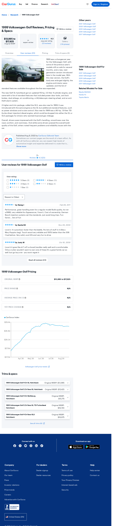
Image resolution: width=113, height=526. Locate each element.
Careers (7, 495)
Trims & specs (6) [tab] (62, 53)
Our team (8, 475)
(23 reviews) (46, 43)
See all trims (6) (36, 423)
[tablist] (37, 53)
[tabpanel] (37, 213)
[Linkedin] (36, 446)
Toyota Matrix (84, 97)
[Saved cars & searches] (87, 4)
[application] (37, 338)
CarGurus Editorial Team (48, 136)
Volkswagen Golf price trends (36, 367)
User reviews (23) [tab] (27, 53)
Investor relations (11, 485)
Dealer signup (42, 470)
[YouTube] (25, 446)
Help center (95, 470)
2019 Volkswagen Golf (87, 29)
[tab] (37, 156)
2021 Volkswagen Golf (87, 24)
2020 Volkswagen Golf (87, 26)
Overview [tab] (9, 53)
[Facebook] (14, 446)
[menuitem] (20, 4)
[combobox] (15, 516)
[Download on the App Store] (75, 447)
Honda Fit (82, 95)
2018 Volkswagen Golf (87, 32)
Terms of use (67, 470)
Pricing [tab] (45, 53)
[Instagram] (31, 446)
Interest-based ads (69, 485)
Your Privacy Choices (70, 480)
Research (14, 15)
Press (6, 480)
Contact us (94, 475)
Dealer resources (43, 475)
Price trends (9, 490)
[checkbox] (8, 180)
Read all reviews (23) (37, 260)
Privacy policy (67, 475)
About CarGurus (11, 470)
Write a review (65, 29)
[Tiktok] (41, 446)
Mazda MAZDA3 (84, 92)
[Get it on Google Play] (92, 447)
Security (65, 490)
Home (4, 15)
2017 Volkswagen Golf (87, 34)
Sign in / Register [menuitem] (100, 4)
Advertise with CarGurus (14, 499)
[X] (20, 446)
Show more (21, 146)
